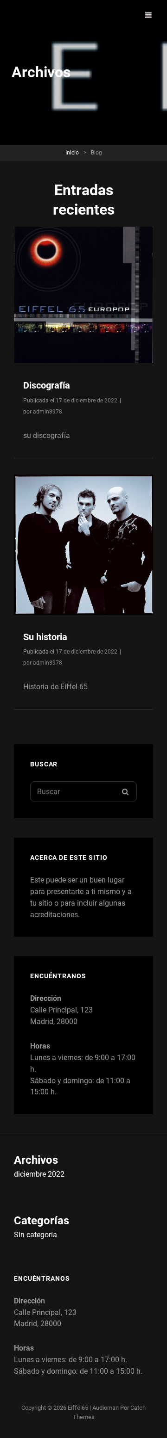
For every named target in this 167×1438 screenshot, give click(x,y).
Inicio (72, 152)
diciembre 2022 (39, 1174)
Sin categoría (35, 1234)
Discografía (46, 385)
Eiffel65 (78, 1407)
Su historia (45, 636)
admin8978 (47, 411)
